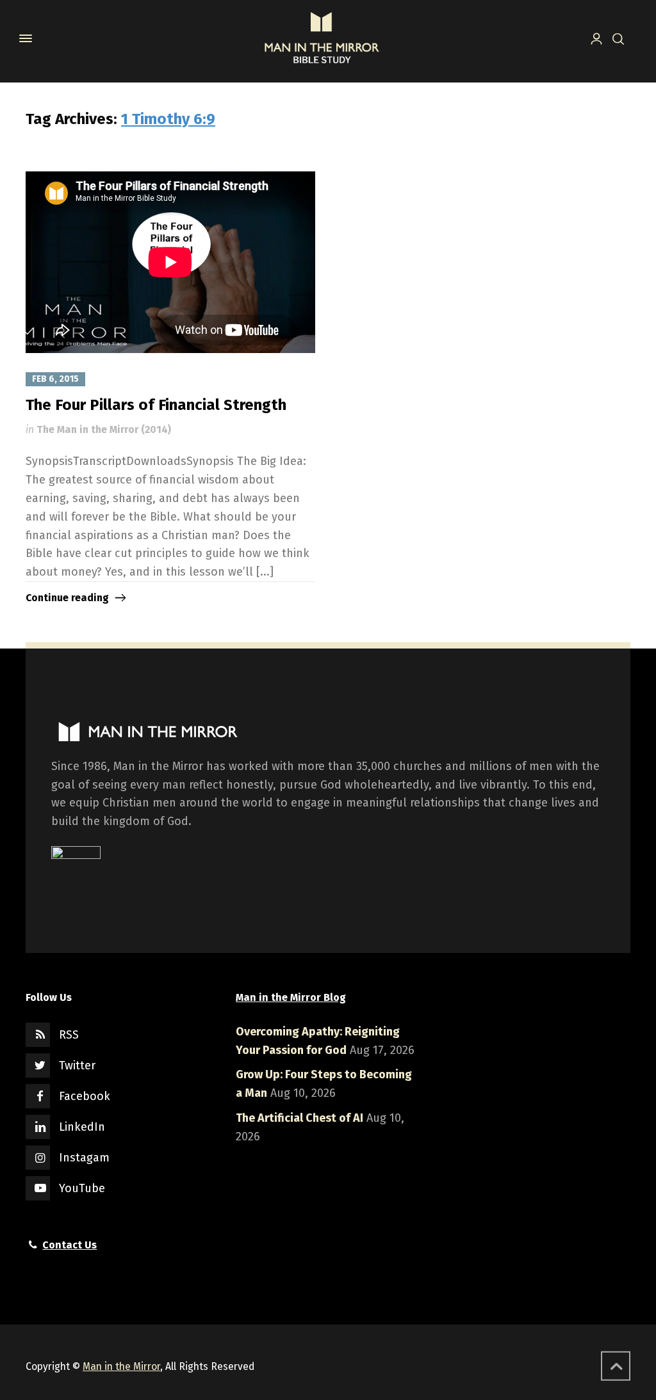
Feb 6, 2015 (55, 379)
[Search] (615, 38)
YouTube (82, 1188)
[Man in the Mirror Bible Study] (322, 38)
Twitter (77, 1065)
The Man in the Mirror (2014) (104, 429)
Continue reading (67, 598)
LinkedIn (82, 1127)
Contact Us (69, 1245)
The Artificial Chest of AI (299, 1118)
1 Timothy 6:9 (168, 119)
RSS (69, 1035)
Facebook (84, 1096)
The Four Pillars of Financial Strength (156, 405)
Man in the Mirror (121, 1366)
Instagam (84, 1158)
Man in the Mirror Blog (291, 997)
